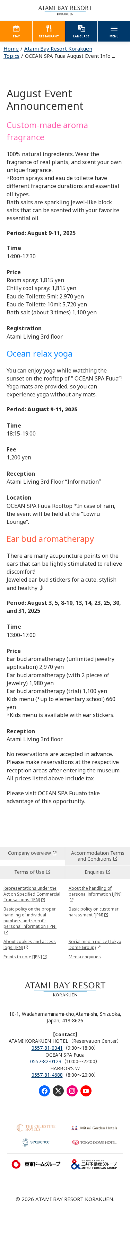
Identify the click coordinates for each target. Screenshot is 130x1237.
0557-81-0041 (47, 1048)
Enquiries (95, 872)
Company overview (29, 853)
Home (11, 48)
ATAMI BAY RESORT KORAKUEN (65, 10)
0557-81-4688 (47, 1075)
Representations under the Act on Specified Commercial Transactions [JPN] (31, 894)
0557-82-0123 (45, 1061)
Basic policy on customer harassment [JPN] (94, 912)
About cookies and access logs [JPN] (29, 944)
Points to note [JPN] (22, 957)
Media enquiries (85, 957)
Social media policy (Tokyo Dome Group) (95, 944)
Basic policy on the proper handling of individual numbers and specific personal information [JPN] (30, 917)
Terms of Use (29, 872)
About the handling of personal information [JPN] (95, 891)
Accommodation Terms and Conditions (97, 856)
